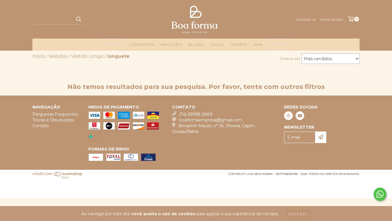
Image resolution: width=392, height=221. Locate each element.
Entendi (298, 214)
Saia (258, 44)
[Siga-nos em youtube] (300, 115)
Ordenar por (290, 58)
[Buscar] (78, 19)
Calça (217, 44)
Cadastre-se (306, 20)
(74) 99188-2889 (195, 114)
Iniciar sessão (331, 20)
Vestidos (113, 44)
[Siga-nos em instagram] (288, 115)
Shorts (239, 44)
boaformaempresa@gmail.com (210, 120)
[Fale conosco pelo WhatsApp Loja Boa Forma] (380, 194)
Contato (40, 125)
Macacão (171, 44)
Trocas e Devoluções (53, 120)
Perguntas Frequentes (55, 114)
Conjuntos (141, 44)
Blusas (196, 44)
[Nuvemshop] (57, 178)
